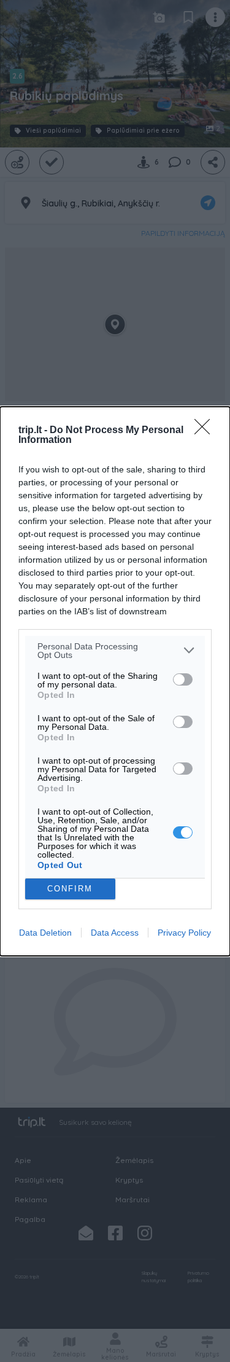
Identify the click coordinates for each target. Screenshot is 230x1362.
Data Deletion (45, 932)
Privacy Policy (184, 932)
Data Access (115, 932)
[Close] (206, 430)
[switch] (183, 679)
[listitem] (115, 650)
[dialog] (115, 681)
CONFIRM (70, 888)
